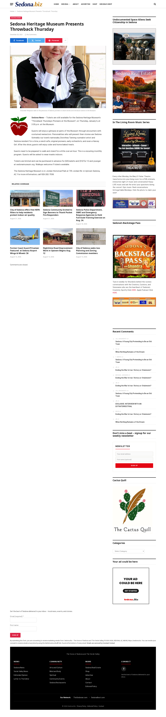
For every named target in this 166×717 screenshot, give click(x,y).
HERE (134, 290)
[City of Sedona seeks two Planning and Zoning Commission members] (91, 236)
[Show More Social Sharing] (65, 40)
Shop (95, 4)
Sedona (64, 4)
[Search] (154, 4)
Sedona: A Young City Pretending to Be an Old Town (133, 343)
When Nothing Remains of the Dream (129, 352)
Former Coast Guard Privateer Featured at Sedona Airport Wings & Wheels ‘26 (24, 251)
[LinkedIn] (3, 136)
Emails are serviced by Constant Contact (101, 643)
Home (56, 4)
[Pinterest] (3, 142)
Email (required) (17, 616)
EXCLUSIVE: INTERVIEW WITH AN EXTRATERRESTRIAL (128, 405)
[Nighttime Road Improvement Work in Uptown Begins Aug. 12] (58, 236)
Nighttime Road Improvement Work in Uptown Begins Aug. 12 (57, 251)
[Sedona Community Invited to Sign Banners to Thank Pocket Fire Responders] (58, 198)
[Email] (3, 148)
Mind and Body (55, 671)
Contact (88, 683)
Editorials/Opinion (21, 675)
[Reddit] (3, 154)
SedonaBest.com (98, 697)
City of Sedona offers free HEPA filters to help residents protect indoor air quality (25, 212)
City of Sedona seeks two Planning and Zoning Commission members (88, 251)
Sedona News (16, 18)
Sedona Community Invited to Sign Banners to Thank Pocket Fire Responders (57, 212)
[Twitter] (3, 130)
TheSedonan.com (80, 697)
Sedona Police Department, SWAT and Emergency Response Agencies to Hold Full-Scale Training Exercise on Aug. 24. (90, 215)
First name (14, 625)
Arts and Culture (56, 668)
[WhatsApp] (3, 161)
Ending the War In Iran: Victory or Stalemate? (133, 370)
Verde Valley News (21, 671)
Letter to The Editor (21, 679)
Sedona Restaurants (58, 683)
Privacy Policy (81, 706)
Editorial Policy (91, 686)
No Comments (32, 34)
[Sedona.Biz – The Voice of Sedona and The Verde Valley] (29, 4)
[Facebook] (3, 124)
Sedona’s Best (106, 4)
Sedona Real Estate (93, 668)
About (76, 4)
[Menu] (11, 4)
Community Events (57, 679)
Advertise (85, 4)
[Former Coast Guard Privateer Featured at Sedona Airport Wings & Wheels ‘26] (25, 236)
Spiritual (53, 675)
